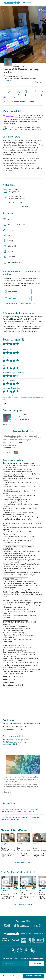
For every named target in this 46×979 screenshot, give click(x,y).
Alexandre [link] (37, 839)
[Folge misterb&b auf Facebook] (13, 950)
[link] (8, 67)
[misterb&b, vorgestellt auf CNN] (7, 925)
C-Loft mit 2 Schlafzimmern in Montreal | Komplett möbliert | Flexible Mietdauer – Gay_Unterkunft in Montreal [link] (6, 889)
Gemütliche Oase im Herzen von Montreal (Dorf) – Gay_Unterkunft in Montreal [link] (20, 845)
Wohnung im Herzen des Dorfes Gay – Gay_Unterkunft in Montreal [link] (36, 845)
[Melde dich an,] (42, 10)
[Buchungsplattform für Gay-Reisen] (11, 933)
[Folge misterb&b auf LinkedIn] (32, 950)
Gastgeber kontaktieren (23, 431)
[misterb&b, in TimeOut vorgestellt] (37, 925)
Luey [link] (25, 415)
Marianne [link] (21, 840)
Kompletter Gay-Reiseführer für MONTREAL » (20, 304)
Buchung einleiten (33, 976)
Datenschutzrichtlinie (10, 744)
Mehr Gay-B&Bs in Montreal (23, 862)
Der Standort (13, 291)
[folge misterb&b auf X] (19, 950)
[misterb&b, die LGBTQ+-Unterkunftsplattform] (11, 2)
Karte (21, 76)
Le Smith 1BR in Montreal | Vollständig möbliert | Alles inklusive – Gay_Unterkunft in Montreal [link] (24, 889)
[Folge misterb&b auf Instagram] (26, 950)
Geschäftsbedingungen (11, 742)
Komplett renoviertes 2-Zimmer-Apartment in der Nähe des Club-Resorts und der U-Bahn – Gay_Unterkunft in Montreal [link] (4, 845)
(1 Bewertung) (8, 80)
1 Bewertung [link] (16, 419)
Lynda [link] (6, 840)
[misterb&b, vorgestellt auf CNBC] (21, 925)
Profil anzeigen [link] (7, 424)
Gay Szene (12, 298)
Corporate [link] (6, 883)
